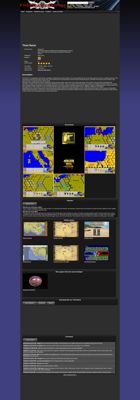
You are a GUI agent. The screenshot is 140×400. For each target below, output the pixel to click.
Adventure (79, 4)
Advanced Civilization (29, 290)
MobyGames (47, 70)
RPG (74, 6)
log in (118, 11)
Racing (69, 6)
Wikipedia (40, 70)
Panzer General (27, 238)
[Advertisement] (70, 27)
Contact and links (58, 11)
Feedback (48, 11)
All (68, 4)
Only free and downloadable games (85, 7)
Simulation (80, 6)
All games (70, 7)
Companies (29, 11)
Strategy (96, 6)
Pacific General (88, 238)
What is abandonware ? (70, 375)
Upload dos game (39, 11)
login (45, 66)
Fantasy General (58, 238)
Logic (90, 4)
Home (22, 11)
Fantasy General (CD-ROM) (61, 261)
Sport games (88, 6)
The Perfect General (90, 261)
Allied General (27, 261)
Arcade (85, 4)
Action (72, 4)
